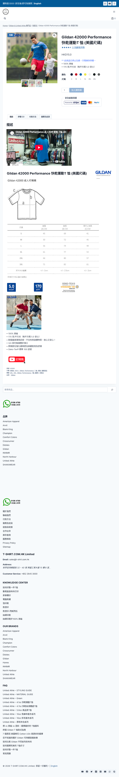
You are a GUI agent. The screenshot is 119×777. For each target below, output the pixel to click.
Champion (7, 433)
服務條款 (7, 539)
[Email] (110, 4)
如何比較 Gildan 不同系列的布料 (17, 742)
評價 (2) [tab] (21, 117)
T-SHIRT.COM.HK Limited (18, 554)
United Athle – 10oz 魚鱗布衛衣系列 (19, 714)
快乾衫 (12, 370)
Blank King (8, 429)
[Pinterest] (101, 772)
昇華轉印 (7, 595)
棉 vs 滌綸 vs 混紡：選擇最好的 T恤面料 (21, 726)
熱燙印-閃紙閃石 (10, 611)
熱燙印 (6, 607)
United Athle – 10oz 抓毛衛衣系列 (18, 718)
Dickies (6, 445)
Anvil (5, 425)
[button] (54, 35)
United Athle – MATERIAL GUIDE (18, 694)
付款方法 (7, 519)
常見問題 (7, 753)
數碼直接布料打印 (11, 591)
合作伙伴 (7, 531)
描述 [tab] (11, 117)
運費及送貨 (8, 523)
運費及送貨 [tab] (45, 117)
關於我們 (7, 511)
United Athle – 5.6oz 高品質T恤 (17, 710)
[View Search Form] (5, 18)
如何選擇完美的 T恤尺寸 (13, 746)
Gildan (22, 370)
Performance (29, 370)
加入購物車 (76, 90)
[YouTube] (82, 772)
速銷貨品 (44, 370)
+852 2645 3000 (29, 574)
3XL (15, 373)
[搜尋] (112, 389)
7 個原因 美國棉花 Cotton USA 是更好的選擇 (23, 734)
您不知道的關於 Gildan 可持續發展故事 (20, 738)
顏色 (64, 74)
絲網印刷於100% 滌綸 (12, 619)
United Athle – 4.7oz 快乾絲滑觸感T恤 (20, 706)
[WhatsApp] (105, 4)
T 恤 (36, 370)
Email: (6, 559)
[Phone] (114, 4)
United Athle (8, 461)
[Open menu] (114, 12)
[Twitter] (92, 772)
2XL (11, 373)
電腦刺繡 (7, 599)
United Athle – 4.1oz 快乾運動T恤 (18, 702)
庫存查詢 (7, 535)
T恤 (33, 373)
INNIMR (6, 453)
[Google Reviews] (114, 772)
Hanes (6, 662)
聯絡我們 (7, 515)
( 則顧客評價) (78, 47)
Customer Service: (12, 574)
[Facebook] (87, 772)
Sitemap (6, 547)
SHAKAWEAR (9, 465)
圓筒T (37, 373)
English (54, 766)
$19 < (17, 370)
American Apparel (11, 421)
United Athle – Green (12, 698)
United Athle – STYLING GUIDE (17, 690)
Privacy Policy (9, 543)
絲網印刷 (7, 615)
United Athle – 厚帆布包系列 (15, 722)
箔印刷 (6, 603)
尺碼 (64, 79)
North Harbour (9, 457)
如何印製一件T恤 (10, 587)
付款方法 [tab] (32, 117)
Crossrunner (8, 441)
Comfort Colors (10, 437)
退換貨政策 (8, 527)
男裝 (39, 370)
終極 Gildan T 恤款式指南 (14, 730)
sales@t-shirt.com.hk (19, 559)
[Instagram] (96, 772)
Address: (7, 564)
